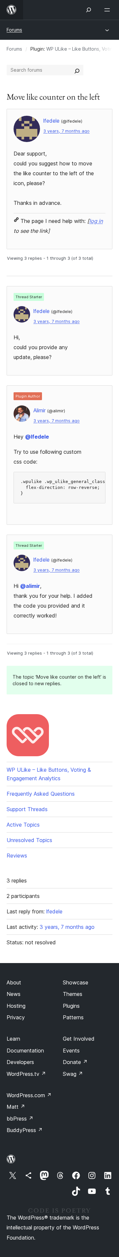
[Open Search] (88, 10)
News (13, 994)
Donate (75, 1062)
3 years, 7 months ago (66, 131)
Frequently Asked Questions (41, 793)
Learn (13, 1038)
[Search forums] (77, 70)
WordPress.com (29, 1095)
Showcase (75, 982)
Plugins (71, 1006)
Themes (72, 994)
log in (96, 221)
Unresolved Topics (29, 840)
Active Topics (23, 824)
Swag (73, 1074)
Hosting (16, 1006)
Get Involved (79, 1038)
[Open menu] (108, 10)
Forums (14, 30)
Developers (20, 1062)
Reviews (17, 855)
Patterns (73, 1017)
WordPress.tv (26, 1074)
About (14, 982)
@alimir (30, 586)
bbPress (20, 1118)
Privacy (16, 1017)
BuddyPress (25, 1130)
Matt (16, 1106)
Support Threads (27, 809)
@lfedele (37, 436)
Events (71, 1050)
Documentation (25, 1050)
